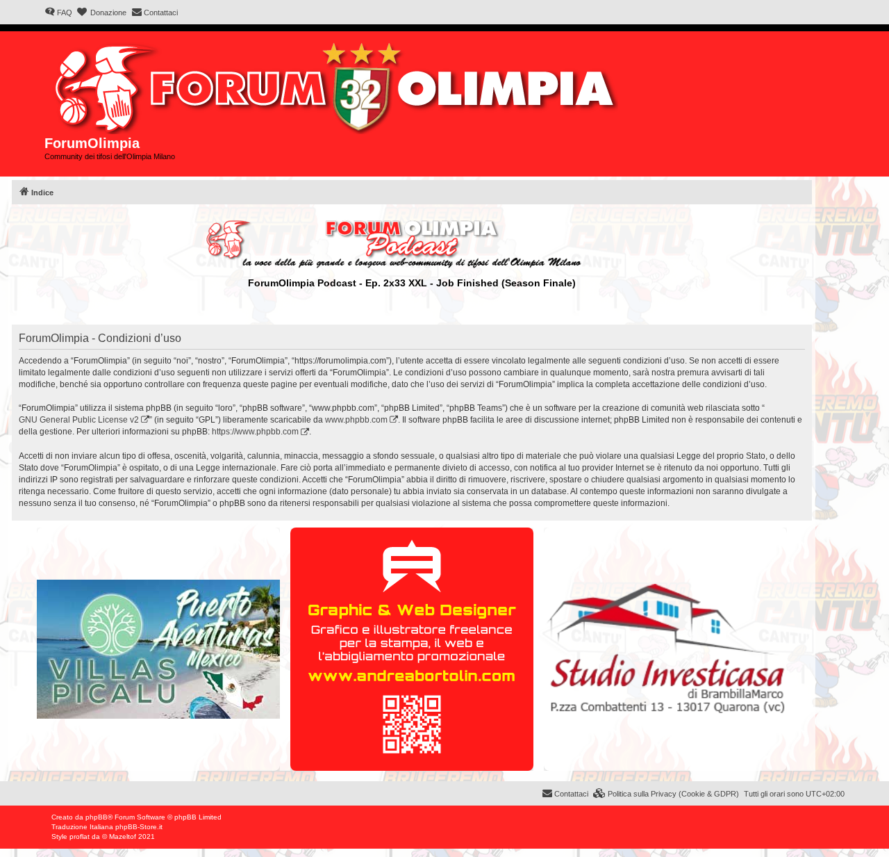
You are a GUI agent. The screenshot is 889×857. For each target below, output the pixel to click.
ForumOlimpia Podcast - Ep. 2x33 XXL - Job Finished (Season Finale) (412, 282)
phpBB (96, 817)
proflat (79, 836)
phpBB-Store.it (139, 827)
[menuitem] (58, 12)
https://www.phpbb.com (255, 431)
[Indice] (337, 85)
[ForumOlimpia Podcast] (411, 244)
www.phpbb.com (356, 420)
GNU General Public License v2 (79, 420)
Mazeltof (122, 836)
